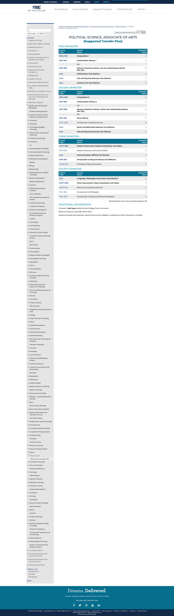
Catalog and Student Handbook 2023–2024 (74, 26)
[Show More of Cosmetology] (28, 222)
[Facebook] (74, 605)
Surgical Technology (36, 516)
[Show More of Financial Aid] (27, 63)
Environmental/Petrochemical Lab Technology (40, 291)
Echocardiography (35, 269)
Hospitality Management (37, 325)
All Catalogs (33, 577)
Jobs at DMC (96, 611)
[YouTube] (93, 605)
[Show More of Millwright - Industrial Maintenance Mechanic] (28, 396)
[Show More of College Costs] (27, 75)
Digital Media (34, 262)
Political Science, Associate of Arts (39, 459)
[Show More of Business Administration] (28, 178)
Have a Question (107, 611)
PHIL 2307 (63, 197)
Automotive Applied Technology (39, 152)
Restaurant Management (38, 489)
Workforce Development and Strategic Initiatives (39, 546)
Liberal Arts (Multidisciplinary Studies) (39, 359)
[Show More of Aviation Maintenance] (28, 155)
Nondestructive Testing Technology (41, 421)
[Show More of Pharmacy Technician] (28, 445)
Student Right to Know (64, 611)
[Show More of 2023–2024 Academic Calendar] (27, 43)
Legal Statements (49, 611)
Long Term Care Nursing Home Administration (40, 368)
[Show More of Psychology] (28, 472)
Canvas (66, 2)
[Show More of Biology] (28, 165)
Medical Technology (36, 390)
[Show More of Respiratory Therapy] (28, 485)
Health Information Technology (39, 318)
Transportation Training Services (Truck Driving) (40, 533)
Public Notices (142, 611)
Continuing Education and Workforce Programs (38, 214)
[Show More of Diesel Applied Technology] (28, 258)
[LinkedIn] (99, 605)
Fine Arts (32, 296)
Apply (106, 2)
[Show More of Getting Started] (27, 54)
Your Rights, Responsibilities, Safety (39, 87)
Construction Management (38, 210)
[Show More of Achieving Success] (27, 66)
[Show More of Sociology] (28, 496)
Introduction (33, 51)
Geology (32, 315)
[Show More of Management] (28, 376)
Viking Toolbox (50, 2)
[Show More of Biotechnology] (28, 169)
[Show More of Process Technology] (28, 465)
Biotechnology (34, 169)
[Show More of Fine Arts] (28, 295)
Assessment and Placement (38, 82)
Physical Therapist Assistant (38, 449)
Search (42, 33)
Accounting (33, 120)
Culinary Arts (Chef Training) (39, 232)
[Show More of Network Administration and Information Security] (28, 412)
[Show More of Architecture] (28, 141)
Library (116, 611)
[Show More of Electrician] (28, 272)
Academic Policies (35, 79)
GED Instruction (35, 306)
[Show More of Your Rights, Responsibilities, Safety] (27, 85)
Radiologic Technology (37, 482)
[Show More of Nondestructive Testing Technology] (28, 421)
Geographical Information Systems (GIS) (41, 310)
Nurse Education (35, 425)
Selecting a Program (36, 102)
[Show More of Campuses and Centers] (27, 564)
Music (31, 402)
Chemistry (33, 185)
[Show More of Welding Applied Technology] (28, 541)
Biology (32, 165)
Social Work (33, 492)
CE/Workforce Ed (124, 9)
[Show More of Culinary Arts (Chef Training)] (28, 232)
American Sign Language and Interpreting (39, 134)
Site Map (32, 574)
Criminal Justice (35, 229)
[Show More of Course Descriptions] (27, 550)
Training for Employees (37, 529)
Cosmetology (34, 222)
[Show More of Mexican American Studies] (28, 393)
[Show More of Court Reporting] (28, 225)
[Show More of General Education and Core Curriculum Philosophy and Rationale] (27, 94)
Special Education (35, 506)
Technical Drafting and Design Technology (39, 524)
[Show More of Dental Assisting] (28, 248)
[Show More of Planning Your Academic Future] (27, 91)
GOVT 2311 (63, 150)
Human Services (35, 328)
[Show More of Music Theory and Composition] (28, 409)
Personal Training (35, 442)
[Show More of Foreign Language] (28, 302)
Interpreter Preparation (37, 344)
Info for (141, 9)
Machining (33, 373)
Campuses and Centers (37, 565)
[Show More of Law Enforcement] (28, 354)
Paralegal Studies (35, 435)
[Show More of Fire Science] (28, 299)
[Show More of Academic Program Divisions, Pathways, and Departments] (28, 114)
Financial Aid (33, 63)
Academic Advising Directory (39, 111)
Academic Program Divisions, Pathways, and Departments (39, 116)
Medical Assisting (35, 383)
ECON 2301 (63, 164)
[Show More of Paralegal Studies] (28, 435)
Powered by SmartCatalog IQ (87, 614)
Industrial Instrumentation (38, 332)
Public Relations (35, 475)
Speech (32, 510)
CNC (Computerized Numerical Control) (39, 198)
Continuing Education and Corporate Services (38, 555)
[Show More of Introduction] (27, 50)
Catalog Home (34, 571)
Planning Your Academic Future (40, 91)
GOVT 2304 (63, 123)
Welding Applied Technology (38, 541)
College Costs (33, 75)
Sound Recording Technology (39, 503)
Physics (32, 452)
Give (96, 2)
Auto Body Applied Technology (39, 148)
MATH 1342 (63, 187)
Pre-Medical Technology (37, 462)
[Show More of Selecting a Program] (27, 102)
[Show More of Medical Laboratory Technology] (28, 386)
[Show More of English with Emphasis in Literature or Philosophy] (28, 284)
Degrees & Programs (102, 9)
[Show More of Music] (28, 402)
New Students (60, 9)
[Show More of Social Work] (28, 492)
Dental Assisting (35, 248)
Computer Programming (37, 203)
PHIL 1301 (63, 192)
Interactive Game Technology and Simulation (40, 340)
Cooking (32, 219)
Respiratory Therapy (36, 486)
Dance (32, 241)
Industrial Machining (36, 335)
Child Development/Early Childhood (37, 189)
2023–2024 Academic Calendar (39, 44)
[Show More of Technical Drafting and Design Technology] (28, 523)
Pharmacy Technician (36, 445)
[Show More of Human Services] (28, 328)
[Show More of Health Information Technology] (28, 318)
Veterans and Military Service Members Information (39, 59)
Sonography (33, 499)
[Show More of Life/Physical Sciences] (28, 363)
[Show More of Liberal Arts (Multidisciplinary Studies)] (28, 358)
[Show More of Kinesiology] (28, 351)
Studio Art (33, 513)
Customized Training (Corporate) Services (40, 237)
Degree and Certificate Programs (38, 107)
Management (34, 376)
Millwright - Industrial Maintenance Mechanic (40, 398)
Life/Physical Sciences (37, 364)
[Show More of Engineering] (28, 281)
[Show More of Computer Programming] (28, 202)
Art (30, 145)
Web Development (35, 538)
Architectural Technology (37, 138)
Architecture (33, 142)
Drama (32, 265)
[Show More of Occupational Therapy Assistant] (28, 431)
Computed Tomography (37, 206)
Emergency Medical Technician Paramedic (39, 277)
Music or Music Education (38, 405)
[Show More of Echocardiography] (28, 268)
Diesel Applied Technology (38, 258)
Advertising (33, 124)
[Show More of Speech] (28, 509)
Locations (132, 611)
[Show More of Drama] (28, 265)
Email (87, 2)
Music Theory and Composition (39, 409)
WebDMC (77, 2)
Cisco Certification (35, 194)
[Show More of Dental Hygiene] (28, 251)
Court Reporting (35, 225)
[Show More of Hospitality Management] (28, 325)
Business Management (37, 181)
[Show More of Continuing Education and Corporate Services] (27, 553)
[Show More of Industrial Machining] (28, 335)
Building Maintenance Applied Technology (39, 173)
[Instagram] (87, 605)
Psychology (33, 472)
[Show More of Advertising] (28, 123)
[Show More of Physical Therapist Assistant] (28, 448)
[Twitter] (80, 605)
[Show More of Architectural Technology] (28, 138)
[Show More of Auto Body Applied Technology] (28, 148)
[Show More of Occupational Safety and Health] (28, 428)
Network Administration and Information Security (38, 413)
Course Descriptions (36, 550)
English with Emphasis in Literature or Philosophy (38, 286)
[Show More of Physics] (28, 452)
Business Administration (37, 178)
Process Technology (36, 465)
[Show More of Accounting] (28, 120)
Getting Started (34, 54)
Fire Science (34, 299)
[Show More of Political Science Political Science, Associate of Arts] (28, 454)
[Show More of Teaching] (28, 520)
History (32, 322)
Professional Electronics (37, 468)
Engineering (33, 281)
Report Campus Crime (94, 612)
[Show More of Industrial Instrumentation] (28, 332)
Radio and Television (36, 479)
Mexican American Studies (38, 393)
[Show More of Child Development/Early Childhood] (28, 188)
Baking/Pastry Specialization (39, 159)
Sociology (33, 496)
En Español (124, 611)
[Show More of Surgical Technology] (28, 516)
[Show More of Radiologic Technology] (28, 482)
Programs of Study (35, 40)
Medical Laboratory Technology (40, 386)
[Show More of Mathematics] (28, 379)
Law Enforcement (35, 355)
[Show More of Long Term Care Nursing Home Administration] (28, 367)
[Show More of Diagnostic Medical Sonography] (28, 255)
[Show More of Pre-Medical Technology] (28, 461)
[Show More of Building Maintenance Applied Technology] (28, 172)
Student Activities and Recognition (36, 71)
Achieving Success (35, 66)
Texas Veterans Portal (79, 612)
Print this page (141, 31)
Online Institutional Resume (81, 611)
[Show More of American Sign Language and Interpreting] (28, 132)
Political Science (35, 456)
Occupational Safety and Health (40, 428)
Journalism (33, 348)
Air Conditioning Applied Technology (37, 128)
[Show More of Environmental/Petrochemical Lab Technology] (28, 290)
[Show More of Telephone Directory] (27, 47)
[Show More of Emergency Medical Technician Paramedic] (28, 275)
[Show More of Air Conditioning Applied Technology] (28, 127)
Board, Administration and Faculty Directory (38, 560)
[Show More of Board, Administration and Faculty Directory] (27, 559)
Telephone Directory (36, 47)
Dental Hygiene (34, 251)
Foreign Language (35, 302)
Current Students (80, 9)
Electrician (33, 272)
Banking (32, 162)
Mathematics (34, 379)
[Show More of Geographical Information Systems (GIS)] (28, 309)
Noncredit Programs (36, 418)
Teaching (32, 520)
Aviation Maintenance (36, 155)
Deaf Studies (34, 245)
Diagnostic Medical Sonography (40, 255)
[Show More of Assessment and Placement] (27, 82)
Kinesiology (33, 351)
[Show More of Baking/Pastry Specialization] (28, 158)
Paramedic (33, 438)
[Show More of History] (28, 321)
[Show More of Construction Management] (28, 209)
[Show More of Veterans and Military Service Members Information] (27, 57)
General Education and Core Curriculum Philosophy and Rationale (38, 97)
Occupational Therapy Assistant (40, 432)
